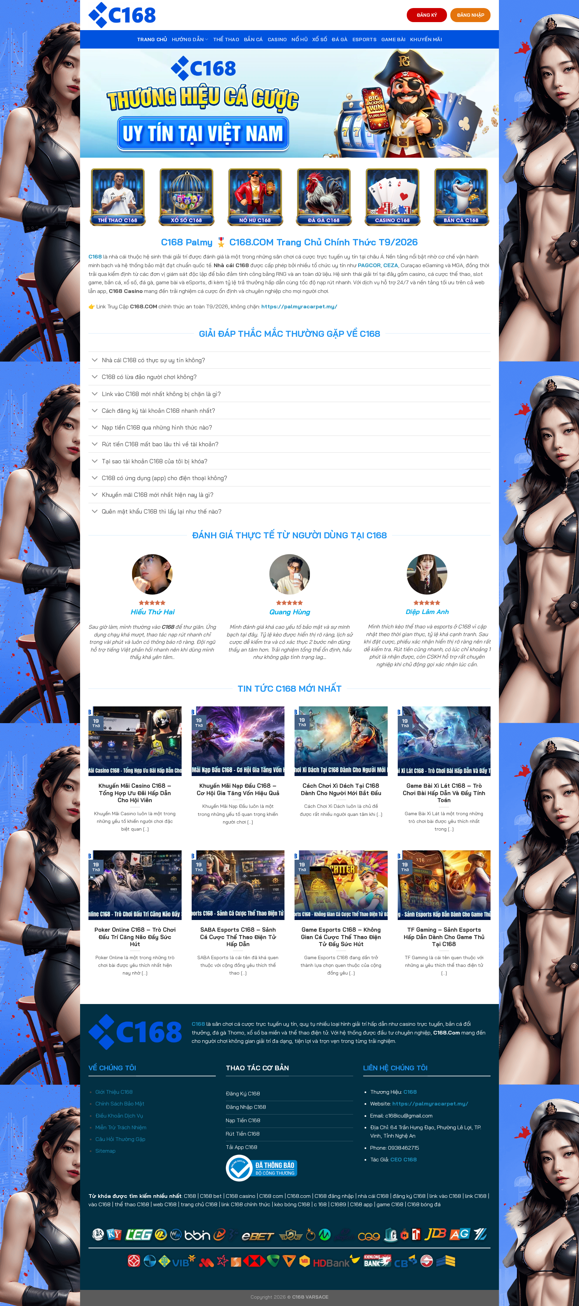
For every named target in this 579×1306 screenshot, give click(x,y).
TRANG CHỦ (152, 39)
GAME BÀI (393, 39)
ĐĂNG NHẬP (470, 15)
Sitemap (105, 1150)
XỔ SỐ (319, 39)
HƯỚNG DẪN (188, 39)
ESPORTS (364, 39)
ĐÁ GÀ (339, 39)
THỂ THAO (226, 39)
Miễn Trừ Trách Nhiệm (120, 1127)
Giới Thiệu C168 (114, 1091)
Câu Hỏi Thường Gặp (120, 1139)
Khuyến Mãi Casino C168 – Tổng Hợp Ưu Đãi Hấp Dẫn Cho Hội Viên (135, 792)
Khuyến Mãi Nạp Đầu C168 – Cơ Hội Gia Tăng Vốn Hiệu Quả (238, 789)
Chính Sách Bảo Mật (119, 1103)
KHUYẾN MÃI (426, 39)
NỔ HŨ (299, 39)
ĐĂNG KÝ (427, 15)
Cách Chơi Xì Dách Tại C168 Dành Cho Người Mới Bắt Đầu (341, 789)
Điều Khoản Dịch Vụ (119, 1115)
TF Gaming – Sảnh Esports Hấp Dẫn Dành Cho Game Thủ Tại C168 (444, 936)
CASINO (277, 39)
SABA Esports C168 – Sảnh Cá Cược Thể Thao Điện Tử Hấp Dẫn (238, 936)
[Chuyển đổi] (95, 361)
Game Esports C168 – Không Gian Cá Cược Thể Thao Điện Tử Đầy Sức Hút (341, 936)
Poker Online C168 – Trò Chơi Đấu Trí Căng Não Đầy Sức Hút (135, 936)
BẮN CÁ (253, 39)
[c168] (121, 15)
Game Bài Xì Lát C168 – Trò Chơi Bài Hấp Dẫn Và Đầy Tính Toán (444, 792)
